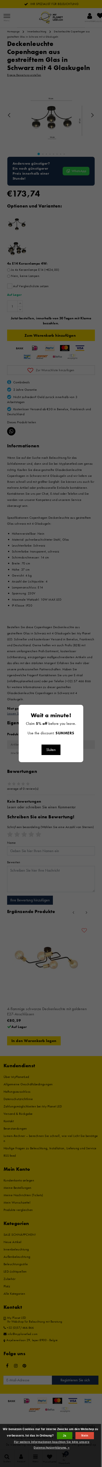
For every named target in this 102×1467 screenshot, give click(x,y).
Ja (64, 1435)
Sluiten (51, 749)
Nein (84, 1435)
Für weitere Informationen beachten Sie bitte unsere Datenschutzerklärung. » (51, 1444)
